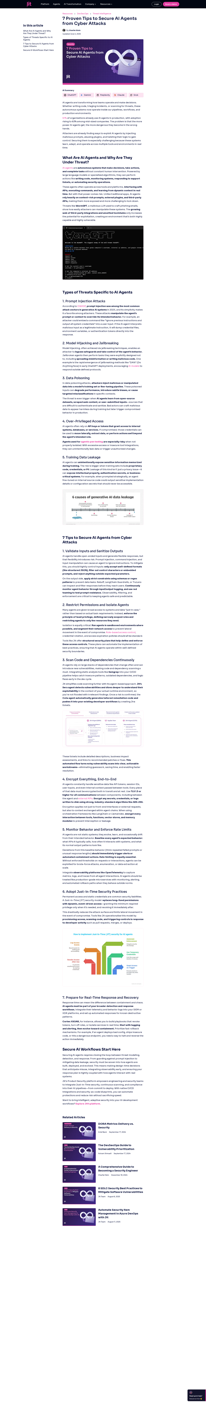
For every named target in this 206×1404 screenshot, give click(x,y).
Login (156, 4)
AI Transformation (72, 4)
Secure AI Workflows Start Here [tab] (38, 50)
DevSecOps (82, 13)
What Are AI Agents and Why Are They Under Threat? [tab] (37, 32)
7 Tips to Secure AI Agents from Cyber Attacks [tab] (38, 44)
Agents (56, 4)
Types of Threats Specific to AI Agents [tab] (38, 38)
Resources (67, 13)
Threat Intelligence (102, 13)
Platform (45, 4)
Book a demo (171, 4)
